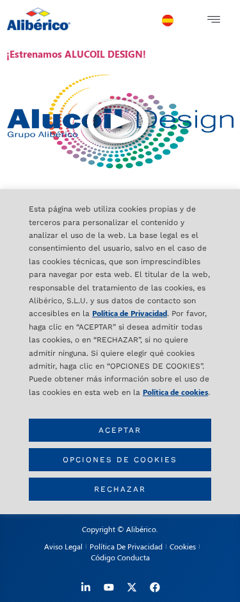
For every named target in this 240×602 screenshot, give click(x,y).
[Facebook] (155, 587)
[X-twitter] (132, 587)
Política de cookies (175, 392)
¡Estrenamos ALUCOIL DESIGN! (76, 53)
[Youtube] (109, 587)
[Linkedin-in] (86, 587)
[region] (120, 351)
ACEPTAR (120, 430)
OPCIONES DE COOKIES (120, 459)
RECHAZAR (120, 489)
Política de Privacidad (129, 313)
